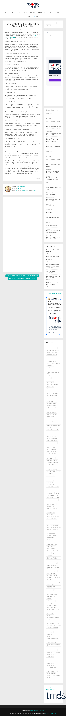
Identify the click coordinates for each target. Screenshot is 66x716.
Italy (53, 506)
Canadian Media (55, 378)
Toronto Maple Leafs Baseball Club (53, 645)
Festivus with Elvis (50, 429)
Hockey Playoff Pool (51, 484)
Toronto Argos (50, 632)
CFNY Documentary (51, 380)
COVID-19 (49, 405)
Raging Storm (53, 573)
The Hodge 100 (50, 615)
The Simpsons (50, 621)
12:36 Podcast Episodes (52, 345)
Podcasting (54, 563)
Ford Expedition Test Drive (52, 440)
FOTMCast (55, 456)
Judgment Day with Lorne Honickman (52, 509)
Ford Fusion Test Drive (51, 451)
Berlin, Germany (50, 356)
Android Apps (54, 352)
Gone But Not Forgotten (52, 464)
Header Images (50, 473)
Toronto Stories (50, 661)
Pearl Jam (49, 563)
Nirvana (58, 550)
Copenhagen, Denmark (52, 403)
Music (48, 546)
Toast (59, 625)
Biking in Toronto (50, 363)
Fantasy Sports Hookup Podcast (53, 425)
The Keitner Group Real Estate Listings (53, 618)
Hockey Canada (50, 482)
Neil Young (49, 550)
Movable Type (50, 544)
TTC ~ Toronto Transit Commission (51, 668)
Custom (54, 405)
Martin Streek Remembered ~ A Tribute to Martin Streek (53, 530)
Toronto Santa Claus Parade (53, 658)
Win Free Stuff (57, 675)
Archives (13, 12)
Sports (55, 596)
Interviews (49, 506)
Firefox (57, 429)
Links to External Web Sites (52, 523)
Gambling (55, 460)
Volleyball (53, 673)
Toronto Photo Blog (51, 654)
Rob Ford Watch (50, 582)
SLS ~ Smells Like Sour (51, 592)
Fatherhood (49, 427)
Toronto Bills (57, 632)
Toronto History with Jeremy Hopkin (53, 639)
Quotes (55, 571)
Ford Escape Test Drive (52, 438)
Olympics (54, 553)
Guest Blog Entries (51, 471)
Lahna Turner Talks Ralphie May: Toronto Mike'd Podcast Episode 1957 (52, 258)
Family (48, 423)
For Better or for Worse (52, 431)
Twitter (57, 671)
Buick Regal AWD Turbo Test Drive (53, 373)
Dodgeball (56, 407)
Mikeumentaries (50, 537)
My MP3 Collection (51, 548)
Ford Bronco (49, 434)
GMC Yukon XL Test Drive (52, 462)
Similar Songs (49, 589)
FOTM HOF (32, 12)
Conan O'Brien (50, 401)
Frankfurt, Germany (51, 458)
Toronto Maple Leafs (51, 642)
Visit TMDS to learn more (50, 713)
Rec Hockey (49, 575)
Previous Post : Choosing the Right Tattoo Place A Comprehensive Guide (23, 275)
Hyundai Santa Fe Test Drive (53, 497)
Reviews (55, 575)
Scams (53, 584)
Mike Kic (54, 535)
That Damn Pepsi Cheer (52, 607)
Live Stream (51, 12)
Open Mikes (49, 555)
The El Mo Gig (50, 613)
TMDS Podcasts (41, 12)
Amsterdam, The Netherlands (53, 350)
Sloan (55, 589)
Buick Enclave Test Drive (52, 367)
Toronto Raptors (50, 656)
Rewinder (49, 577)
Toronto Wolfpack (50, 665)
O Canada (49, 553)
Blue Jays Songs (50, 365)
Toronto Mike (13, 29)
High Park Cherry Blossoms (52, 480)
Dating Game (49, 407)
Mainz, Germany (56, 527)
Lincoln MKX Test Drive (52, 518)
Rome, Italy (57, 582)
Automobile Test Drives (52, 354)
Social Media (49, 596)
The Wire (57, 623)
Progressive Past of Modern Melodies (53, 568)
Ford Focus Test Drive (51, 449)
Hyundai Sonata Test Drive (52, 499)
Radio (48, 573)
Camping (49, 378)
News (54, 550)
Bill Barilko (58, 363)
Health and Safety (50, 475)
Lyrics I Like (49, 527)
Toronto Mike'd (25, 190)
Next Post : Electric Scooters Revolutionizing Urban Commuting (22, 278)
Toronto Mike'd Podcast (52, 650)
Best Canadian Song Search (52, 359)
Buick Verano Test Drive (52, 375)
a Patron (34, 190)
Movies (55, 544)
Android (48, 352)
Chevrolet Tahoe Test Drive (52, 388)
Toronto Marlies (50, 648)
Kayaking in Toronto (51, 512)
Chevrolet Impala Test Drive (53, 384)
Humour (57, 493)
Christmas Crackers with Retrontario (52, 396)
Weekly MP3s (49, 675)
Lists (48, 525)
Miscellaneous (50, 539)
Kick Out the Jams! (50, 514)
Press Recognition (55, 565)
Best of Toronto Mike (51, 361)
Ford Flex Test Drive (51, 447)
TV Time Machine (50, 671)
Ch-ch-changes (50, 382)
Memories (49, 535)
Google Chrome (50, 467)
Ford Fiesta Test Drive (51, 445)
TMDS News (49, 625)
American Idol (54, 348)
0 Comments (33, 29)
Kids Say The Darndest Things (53, 516)
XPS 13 (48, 677)
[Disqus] (22, 217)
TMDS (16, 190)
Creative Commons (40, 710)
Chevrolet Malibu (50, 386)
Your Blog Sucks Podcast (52, 680)
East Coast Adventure (51, 412)
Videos (48, 673)
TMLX (55, 625)
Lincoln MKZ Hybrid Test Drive (53, 521)
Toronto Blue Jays (50, 634)
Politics (48, 565)
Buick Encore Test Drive (52, 370)
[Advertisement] (56, 46)
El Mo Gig (59, 12)
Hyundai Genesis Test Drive (52, 495)
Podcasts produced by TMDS (52, 687)
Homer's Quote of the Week (53, 486)
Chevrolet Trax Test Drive (52, 393)
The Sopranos (57, 621)
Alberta (48, 348)
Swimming (49, 598)
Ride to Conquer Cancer (52, 579)
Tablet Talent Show (51, 600)
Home (6, 12)
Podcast (19, 12)
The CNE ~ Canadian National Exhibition (53, 610)
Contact (29, 16)
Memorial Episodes (51, 533)
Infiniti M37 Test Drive (51, 504)
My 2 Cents (53, 546)
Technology (49, 603)
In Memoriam (50, 502)
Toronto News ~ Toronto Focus (53, 652)
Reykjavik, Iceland (56, 577)
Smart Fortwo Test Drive (52, 594)
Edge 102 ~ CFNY (50, 416)
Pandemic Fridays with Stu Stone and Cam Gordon (52, 558)
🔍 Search (36, 16)
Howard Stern (50, 488)
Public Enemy (49, 571)
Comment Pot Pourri (51, 399)
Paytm (55, 560)
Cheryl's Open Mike (50, 115)
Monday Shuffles (50, 542)
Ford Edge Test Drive (51, 436)
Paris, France (49, 560)
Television (55, 603)
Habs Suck (58, 471)
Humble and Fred (50, 493)
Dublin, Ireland (50, 410)
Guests (25, 12)
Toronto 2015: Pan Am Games (53, 629)
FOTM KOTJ (49, 456)
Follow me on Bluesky (53, 293)
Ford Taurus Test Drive (52, 453)
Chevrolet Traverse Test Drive (53, 391)
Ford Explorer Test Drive (52, 442)
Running (48, 584)
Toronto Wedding (50, 663)
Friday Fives (49, 460)
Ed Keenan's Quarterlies (52, 414)
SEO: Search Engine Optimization (51, 587)
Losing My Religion (54, 525)
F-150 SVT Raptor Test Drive (53, 421)
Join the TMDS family (50, 689)
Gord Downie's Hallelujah (52, 469)
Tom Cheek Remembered (52, 627)
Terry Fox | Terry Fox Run (52, 605)
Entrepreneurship (50, 418)
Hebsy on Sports (50, 478)
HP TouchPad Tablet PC (52, 491)
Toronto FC (49, 636)
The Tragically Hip (50, 623)
